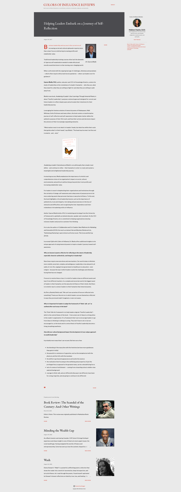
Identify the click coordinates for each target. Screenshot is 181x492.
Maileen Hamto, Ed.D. (137, 30)
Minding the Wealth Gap (59, 430)
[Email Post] (45, 387)
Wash (47, 460)
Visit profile (137, 39)
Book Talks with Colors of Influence (135, 44)
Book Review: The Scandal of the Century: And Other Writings (64, 404)
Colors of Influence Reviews (69, 5)
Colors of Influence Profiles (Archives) (136, 46)
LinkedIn (129, 49)
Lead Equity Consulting (132, 48)
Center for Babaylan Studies (134, 45)
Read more (88, 421)
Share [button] (105, 45)
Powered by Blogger (80, 486)
